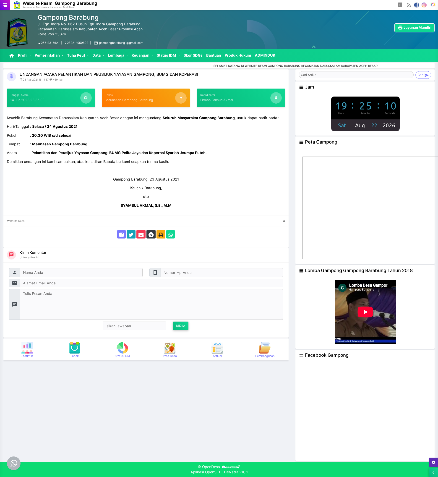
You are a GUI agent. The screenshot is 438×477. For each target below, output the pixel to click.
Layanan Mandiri (414, 27)
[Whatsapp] (170, 234)
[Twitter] (131, 234)
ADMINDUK (265, 55)
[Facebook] (416, 4)
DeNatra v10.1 (236, 472)
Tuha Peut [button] (76, 55)
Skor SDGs (193, 55)
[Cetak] (160, 234)
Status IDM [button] (167, 55)
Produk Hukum (238, 55)
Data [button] (97, 55)
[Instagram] (424, 4)
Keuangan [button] (141, 55)
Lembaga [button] (116, 55)
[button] (400, 5)
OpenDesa (211, 466)
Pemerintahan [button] (48, 55)
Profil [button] (23, 55)
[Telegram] (151, 234)
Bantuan (213, 55)
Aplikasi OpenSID (205, 472)
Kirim (180, 326)
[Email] (141, 234)
